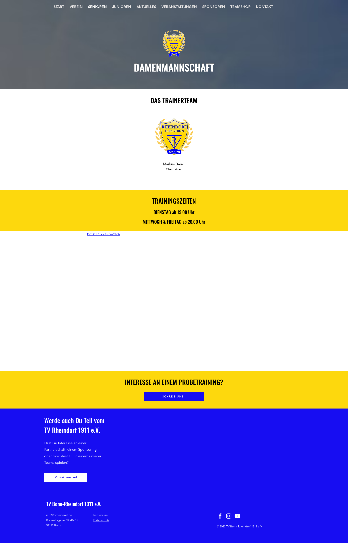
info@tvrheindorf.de (59, 515)
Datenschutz (101, 520)
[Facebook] (220, 516)
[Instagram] (228, 516)
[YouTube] (237, 516)
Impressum (100, 515)
